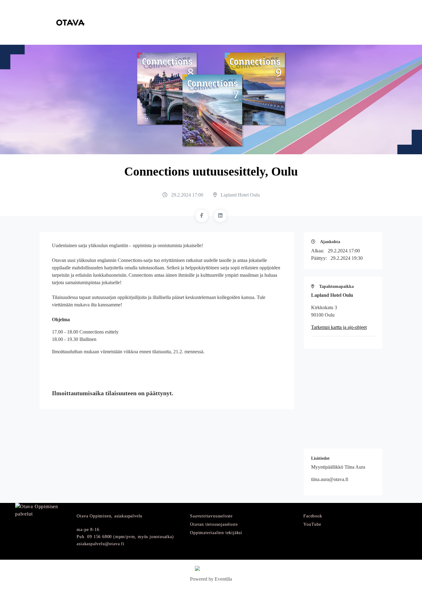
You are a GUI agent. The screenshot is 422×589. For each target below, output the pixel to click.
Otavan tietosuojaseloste (214, 524)
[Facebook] (202, 216)
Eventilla (223, 579)
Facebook (312, 516)
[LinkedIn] (220, 216)
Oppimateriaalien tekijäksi (216, 532)
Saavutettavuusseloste (211, 516)
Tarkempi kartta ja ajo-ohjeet (339, 327)
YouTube (312, 524)
